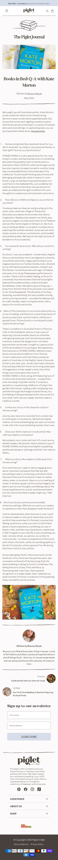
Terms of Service (21, 844)
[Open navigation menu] (6, 11)
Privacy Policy (37, 844)
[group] (29, 3)
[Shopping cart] (52, 11)
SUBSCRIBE (29, 736)
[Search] (47, 11)
